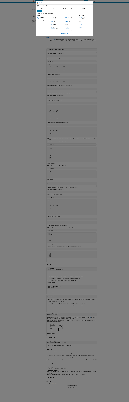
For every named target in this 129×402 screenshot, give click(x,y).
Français (67, 28)
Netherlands (67, 17)
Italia (51, 27)
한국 (80, 27)
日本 (80, 25)
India (80, 18)
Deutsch (67, 25)
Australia (80, 17)
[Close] (92, 3)
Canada (38, 18)
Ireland (52, 25)
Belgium (52, 17)
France (52, 24)
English (67, 27)
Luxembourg (53, 28)
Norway (66, 18)
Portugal (66, 21)
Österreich (66, 20)
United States (39, 20)
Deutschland (53, 20)
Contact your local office (64, 33)
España (52, 21)
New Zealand (81, 20)
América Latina (39, 17)
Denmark (52, 18)
